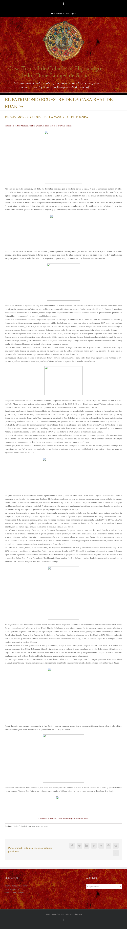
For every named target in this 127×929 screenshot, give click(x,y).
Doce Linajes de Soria (16, 826)
